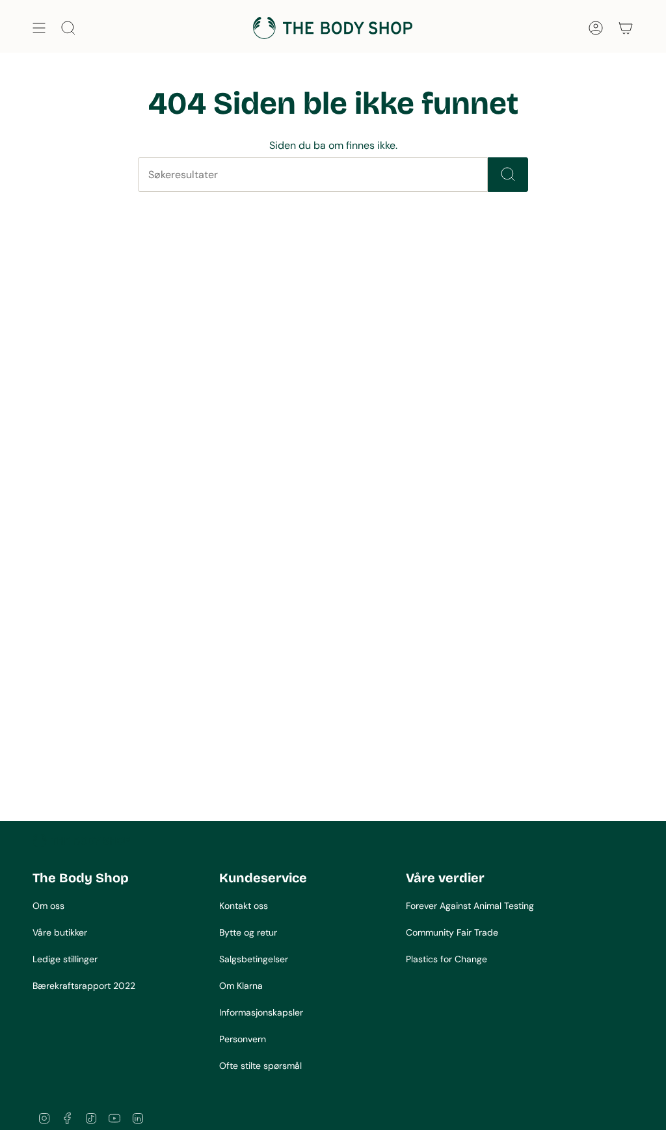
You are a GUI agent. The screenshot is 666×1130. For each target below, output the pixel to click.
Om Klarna (241, 986)
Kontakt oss (243, 906)
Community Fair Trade (452, 932)
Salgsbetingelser (253, 959)
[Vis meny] (39, 28)
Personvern (242, 1039)
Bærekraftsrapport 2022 (84, 986)
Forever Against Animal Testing (470, 906)
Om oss (48, 906)
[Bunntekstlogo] (81, 840)
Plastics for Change (446, 959)
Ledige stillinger (65, 959)
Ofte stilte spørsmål (260, 1065)
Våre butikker (60, 932)
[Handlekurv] (626, 28)
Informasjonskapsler (261, 1012)
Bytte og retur (248, 932)
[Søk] (508, 174)
